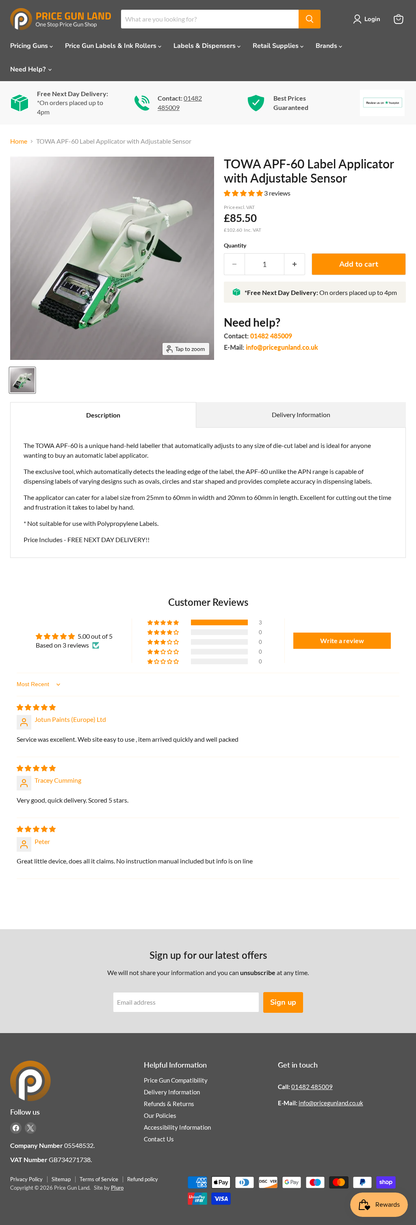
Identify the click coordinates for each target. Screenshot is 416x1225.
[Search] (310, 19)
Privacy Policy (26, 1179)
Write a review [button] (342, 640)
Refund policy (142, 1179)
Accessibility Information (177, 1127)
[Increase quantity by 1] (294, 264)
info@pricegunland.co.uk (282, 347)
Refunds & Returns (169, 1103)
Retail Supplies (276, 45)
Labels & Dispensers (205, 45)
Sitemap (61, 1179)
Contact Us (159, 1139)
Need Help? (28, 69)
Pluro (117, 1187)
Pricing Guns (30, 45)
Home (18, 141)
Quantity (235, 245)
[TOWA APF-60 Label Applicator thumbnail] (22, 380)
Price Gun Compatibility (176, 1080)
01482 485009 (271, 336)
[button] (244, 193)
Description (103, 415)
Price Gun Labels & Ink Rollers (111, 45)
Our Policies (160, 1115)
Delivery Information (301, 414)
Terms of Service (99, 1179)
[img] (36, 707)
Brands (327, 45)
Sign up (283, 1002)
